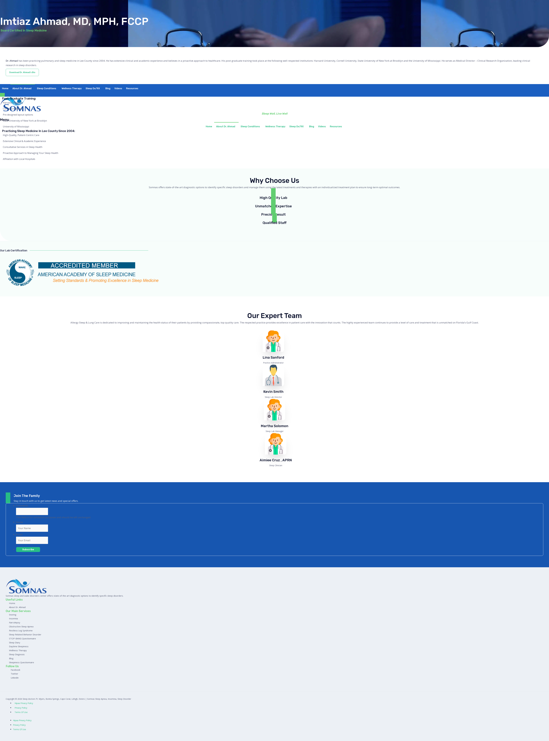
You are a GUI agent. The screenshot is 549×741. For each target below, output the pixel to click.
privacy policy (21, 707)
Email (19, 534)
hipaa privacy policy (24, 703)
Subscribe (28, 549)
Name (19, 522)
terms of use (21, 712)
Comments (22, 505)
